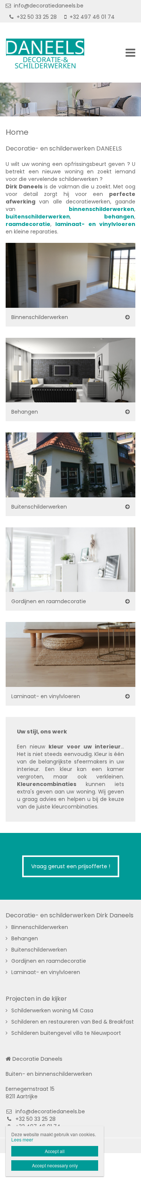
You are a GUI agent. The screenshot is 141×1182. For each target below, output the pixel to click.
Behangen (24, 412)
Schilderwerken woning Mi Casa (52, 1010)
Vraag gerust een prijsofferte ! (70, 866)
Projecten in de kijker (36, 999)
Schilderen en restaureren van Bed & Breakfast (72, 1021)
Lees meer (22, 1139)
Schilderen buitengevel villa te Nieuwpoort (66, 1033)
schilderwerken (111, 209)
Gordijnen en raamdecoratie (48, 601)
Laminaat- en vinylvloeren (45, 696)
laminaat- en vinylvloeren (95, 224)
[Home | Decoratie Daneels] (56, 52)
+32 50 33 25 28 (37, 17)
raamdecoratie (28, 224)
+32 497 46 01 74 (92, 17)
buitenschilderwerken (38, 216)
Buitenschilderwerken (39, 506)
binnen (79, 209)
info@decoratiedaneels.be (48, 5)
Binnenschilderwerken (39, 317)
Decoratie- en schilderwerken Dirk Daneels (69, 915)
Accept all (55, 1151)
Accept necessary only (55, 1165)
